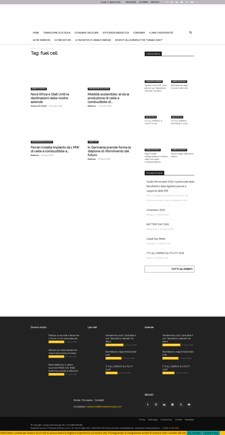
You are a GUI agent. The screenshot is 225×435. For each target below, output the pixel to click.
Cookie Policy (210, 433)
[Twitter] (187, 2)
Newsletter (189, 419)
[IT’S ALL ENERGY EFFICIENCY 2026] (182, 110)
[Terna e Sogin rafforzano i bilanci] (182, 143)
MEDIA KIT (155, 2)
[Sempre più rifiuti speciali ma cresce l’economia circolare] (38, 354)
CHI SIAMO (143, 2)
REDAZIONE (131, 2)
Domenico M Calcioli (39, 106)
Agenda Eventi (151, 117)
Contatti (99, 400)
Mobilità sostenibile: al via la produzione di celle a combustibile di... (108, 98)
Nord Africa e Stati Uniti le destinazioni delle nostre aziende (50, 98)
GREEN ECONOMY (39, 89)
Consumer (139, 32)
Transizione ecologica (56, 32)
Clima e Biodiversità (161, 32)
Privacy (142, 419)
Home (36, 32)
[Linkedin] (176, 2)
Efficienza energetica (116, 32)
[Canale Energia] (112, 17)
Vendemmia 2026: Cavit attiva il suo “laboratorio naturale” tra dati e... (156, 88)
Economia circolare (87, 32)
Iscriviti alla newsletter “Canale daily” (139, 40)
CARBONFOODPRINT (154, 81)
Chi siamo (87, 400)
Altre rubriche (41, 40)
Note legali (153, 419)
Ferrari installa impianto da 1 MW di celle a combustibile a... (55, 149)
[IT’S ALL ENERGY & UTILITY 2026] (156, 110)
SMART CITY (93, 142)
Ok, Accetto (194, 433)
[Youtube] (192, 2)
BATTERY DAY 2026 (157, 224)
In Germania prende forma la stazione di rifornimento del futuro (109, 151)
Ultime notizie (63, 40)
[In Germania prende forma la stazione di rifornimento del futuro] (112, 131)
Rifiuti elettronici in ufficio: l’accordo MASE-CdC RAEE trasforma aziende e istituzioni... (64, 368)
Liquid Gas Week (155, 238)
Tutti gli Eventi (182, 269)
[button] (190, 33)
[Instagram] (171, 2)
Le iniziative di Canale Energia (93, 40)
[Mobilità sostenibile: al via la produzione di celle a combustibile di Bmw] (112, 78)
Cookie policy (166, 419)
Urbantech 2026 (155, 210)
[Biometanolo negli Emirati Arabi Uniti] (182, 75)
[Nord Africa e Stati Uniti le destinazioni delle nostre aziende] (55, 78)
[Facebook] (166, 2)
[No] (221, 433)
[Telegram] (182, 2)
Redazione (92, 106)
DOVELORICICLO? (56, 342)
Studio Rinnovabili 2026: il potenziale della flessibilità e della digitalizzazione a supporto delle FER (170, 186)
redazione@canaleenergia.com (103, 406)
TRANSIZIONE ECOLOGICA (99, 89)
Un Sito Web (174, 428)
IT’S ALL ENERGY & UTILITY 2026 (165, 253)
